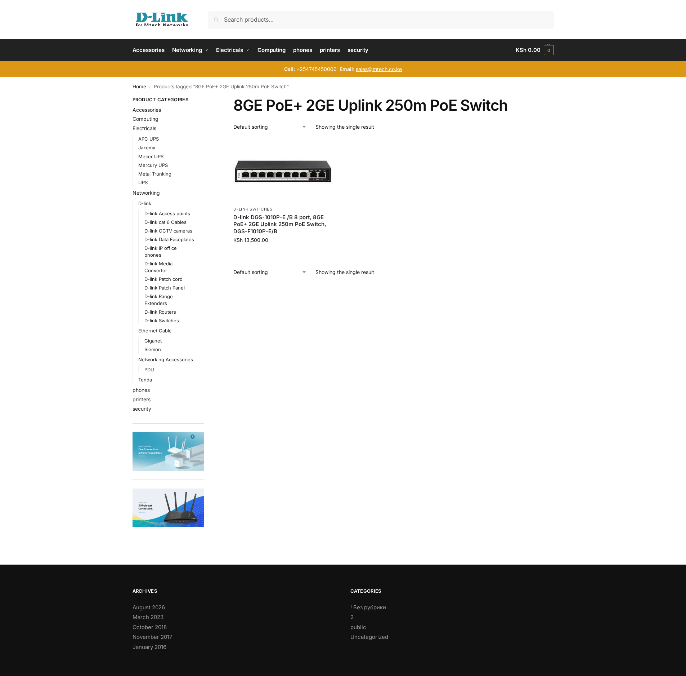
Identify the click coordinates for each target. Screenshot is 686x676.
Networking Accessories (165, 359)
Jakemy (146, 147)
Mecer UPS (150, 156)
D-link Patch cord (163, 279)
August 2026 (149, 607)
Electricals (144, 128)
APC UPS (148, 139)
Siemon (152, 349)
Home (139, 86)
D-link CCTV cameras (168, 231)
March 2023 (148, 617)
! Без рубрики (368, 607)
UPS (143, 182)
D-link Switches (253, 209)
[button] (534, 50)
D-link (144, 203)
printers (142, 399)
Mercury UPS (153, 165)
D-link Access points (167, 213)
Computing (145, 119)
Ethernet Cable (155, 330)
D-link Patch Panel (164, 288)
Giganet (153, 341)
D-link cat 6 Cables (165, 222)
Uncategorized (369, 636)
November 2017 (152, 636)
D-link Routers (160, 312)
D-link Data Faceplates (169, 239)
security (142, 409)
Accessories (147, 110)
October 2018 (150, 627)
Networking (146, 193)
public (358, 627)
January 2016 (149, 647)
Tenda (145, 380)
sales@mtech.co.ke (379, 69)
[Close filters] (206, 101)
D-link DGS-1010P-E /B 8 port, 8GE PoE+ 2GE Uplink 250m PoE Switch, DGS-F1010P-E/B (279, 224)
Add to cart (283, 255)
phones (141, 390)
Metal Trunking (154, 174)
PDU (149, 369)
